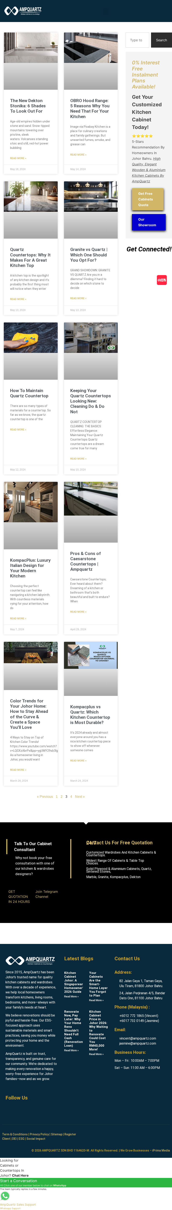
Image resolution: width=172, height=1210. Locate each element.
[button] (106, 11)
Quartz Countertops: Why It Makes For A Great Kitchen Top (30, 257)
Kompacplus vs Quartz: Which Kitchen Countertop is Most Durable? (90, 714)
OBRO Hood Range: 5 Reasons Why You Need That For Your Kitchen (89, 108)
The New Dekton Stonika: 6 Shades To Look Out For (28, 106)
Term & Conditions (15, 1134)
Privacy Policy (39, 1134)
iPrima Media (161, 1150)
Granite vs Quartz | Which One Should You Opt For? (89, 255)
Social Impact (35, 1138)
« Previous (45, 796)
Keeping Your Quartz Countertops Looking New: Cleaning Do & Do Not (90, 401)
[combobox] (137, 40)
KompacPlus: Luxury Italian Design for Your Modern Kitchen (30, 568)
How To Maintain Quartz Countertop (29, 393)
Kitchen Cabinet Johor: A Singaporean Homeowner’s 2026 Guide (74, 982)
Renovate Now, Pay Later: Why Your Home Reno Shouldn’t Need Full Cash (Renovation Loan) (73, 1029)
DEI (14, 1138)
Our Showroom (147, 222)
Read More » (18, 158)
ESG (21, 1138)
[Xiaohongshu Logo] (162, 280)
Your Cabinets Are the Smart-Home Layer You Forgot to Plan (98, 984)
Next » (80, 796)
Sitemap (56, 1134)
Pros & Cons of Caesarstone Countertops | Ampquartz (85, 561)
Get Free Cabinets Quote (145, 199)
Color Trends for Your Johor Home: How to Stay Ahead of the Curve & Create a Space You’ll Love (29, 714)
